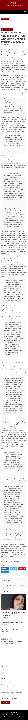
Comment (4, 647)
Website (3, 678)
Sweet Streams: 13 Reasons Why (12, 622)
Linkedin (5, 571)
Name (3, 666)
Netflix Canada (7, 561)
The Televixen (14, 4)
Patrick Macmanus (20, 561)
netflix (2, 561)
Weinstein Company (5, 562)
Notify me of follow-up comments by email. (11, 692)
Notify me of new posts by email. (9, 698)
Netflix (10, 29)
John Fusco (17, 560)
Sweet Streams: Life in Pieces (11, 630)
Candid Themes (20, 717)
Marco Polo (4, 29)
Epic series (12, 560)
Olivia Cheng (13, 561)
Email (3, 672)
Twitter (14, 568)
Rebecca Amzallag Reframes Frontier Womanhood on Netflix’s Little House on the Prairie (13, 613)
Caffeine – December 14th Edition (15, 585)
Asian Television (6, 560)
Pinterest (22, 568)
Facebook (5, 568)
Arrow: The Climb (8, 580)
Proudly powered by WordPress (11, 715)
